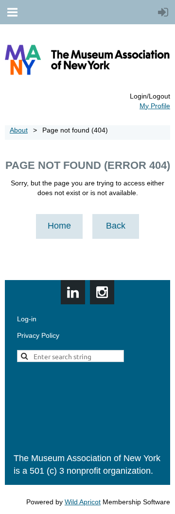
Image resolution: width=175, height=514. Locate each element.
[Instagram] (102, 292)
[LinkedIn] (73, 292)
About (19, 130)
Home (59, 226)
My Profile (155, 106)
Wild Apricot (83, 502)
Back (115, 226)
